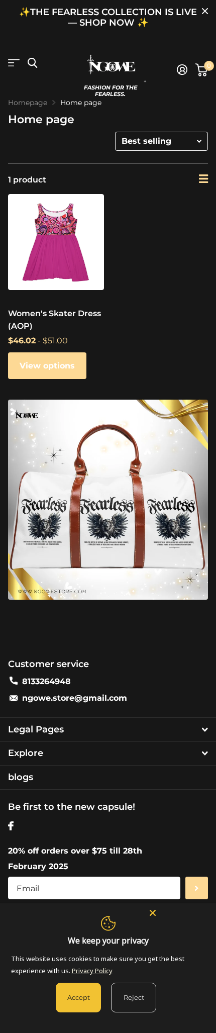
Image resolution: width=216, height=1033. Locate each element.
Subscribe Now (196, 888)
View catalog (14, 63)
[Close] (178, 912)
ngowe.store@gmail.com (74, 698)
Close (205, 11)
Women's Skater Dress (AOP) (54, 319)
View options (47, 365)
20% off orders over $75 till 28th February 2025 (75, 858)
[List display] (203, 178)
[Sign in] (182, 70)
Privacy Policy (92, 970)
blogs (20, 777)
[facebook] (11, 826)
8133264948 (46, 681)
